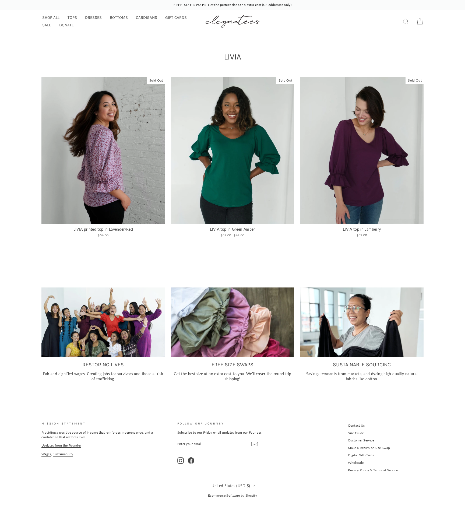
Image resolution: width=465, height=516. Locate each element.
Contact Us (356, 425)
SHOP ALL (50, 17)
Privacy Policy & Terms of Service (373, 470)
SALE (46, 25)
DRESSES (93, 17)
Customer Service (361, 440)
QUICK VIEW (103, 218)
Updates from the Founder (61, 445)
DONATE (66, 25)
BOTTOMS (119, 17)
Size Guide (356, 433)
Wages (46, 454)
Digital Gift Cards (361, 455)
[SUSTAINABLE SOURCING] (362, 322)
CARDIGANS (146, 17)
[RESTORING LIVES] (103, 322)
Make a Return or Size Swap (369, 448)
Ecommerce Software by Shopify (232, 495)
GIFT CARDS (176, 17)
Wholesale (356, 463)
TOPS (72, 17)
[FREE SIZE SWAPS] (232, 322)
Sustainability (63, 454)
